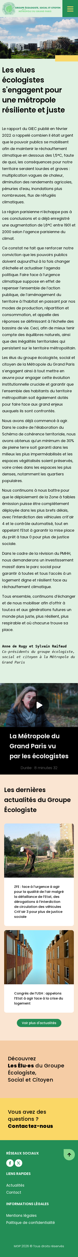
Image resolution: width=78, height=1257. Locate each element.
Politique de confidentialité (30, 1222)
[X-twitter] (18, 1163)
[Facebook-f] (10, 1163)
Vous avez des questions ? (30, 1119)
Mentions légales (21, 1215)
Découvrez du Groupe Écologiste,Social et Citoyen (36, 1069)
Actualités (15, 1185)
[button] (39, 705)
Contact (13, 1192)
